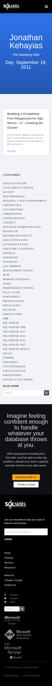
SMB (6, 318)
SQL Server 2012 (14, 331)
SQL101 (7, 353)
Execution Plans (15, 240)
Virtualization (14, 371)
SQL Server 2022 (14, 344)
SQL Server (11, 323)
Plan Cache (11, 292)
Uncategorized (14, 366)
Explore (11, 151)
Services (8, 562)
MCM (6, 275)
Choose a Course (13, 580)
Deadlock (10, 231)
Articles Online (15, 183)
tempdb (8, 358)
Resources (9, 567)
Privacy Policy (11, 675)
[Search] (46, 392)
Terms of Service (31, 675)
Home (7, 553)
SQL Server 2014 (14, 336)
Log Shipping (12, 266)
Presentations (13, 301)
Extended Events (16, 244)
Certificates (12, 205)
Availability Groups (18, 187)
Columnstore (13, 209)
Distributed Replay (17, 235)
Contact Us (10, 585)
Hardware (10, 257)
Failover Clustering (18, 249)
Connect (9, 222)
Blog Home (11, 386)
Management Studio (18, 270)
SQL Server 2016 (14, 340)
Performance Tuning (18, 288)
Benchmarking (14, 196)
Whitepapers (12, 375)
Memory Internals (17, 279)
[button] (46, 6)
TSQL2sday (10, 362)
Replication (12, 305)
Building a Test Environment (25, 201)
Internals (10, 262)
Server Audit (12, 314)
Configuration (14, 218)
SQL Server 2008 (14, 327)
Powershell (12, 296)
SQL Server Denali (16, 349)
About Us (9, 575)
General (9, 253)
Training (8, 558)
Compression (12, 214)
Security (9, 310)
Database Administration (22, 227)
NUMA (7, 283)
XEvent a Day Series (18, 379)
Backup (8, 192)
